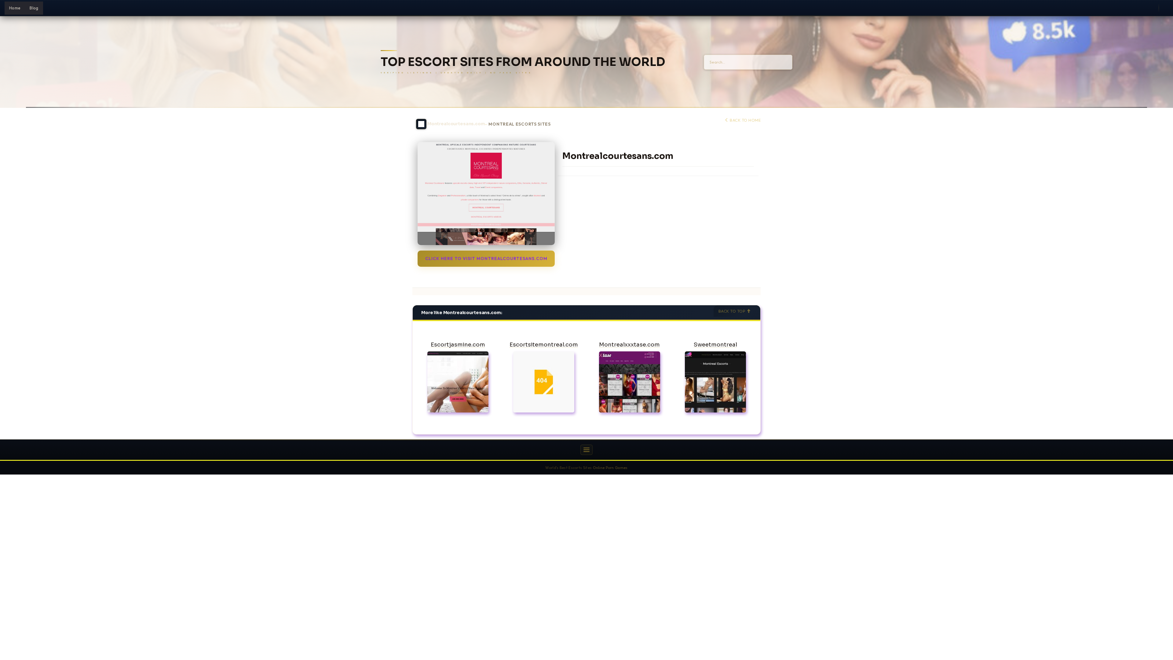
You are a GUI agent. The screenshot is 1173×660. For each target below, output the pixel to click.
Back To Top (732, 311)
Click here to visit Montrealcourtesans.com (486, 258)
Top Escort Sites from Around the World (523, 62)
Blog (34, 8)
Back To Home (745, 120)
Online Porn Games (610, 467)
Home (14, 8)
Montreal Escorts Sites (519, 124)
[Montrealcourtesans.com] (486, 193)
